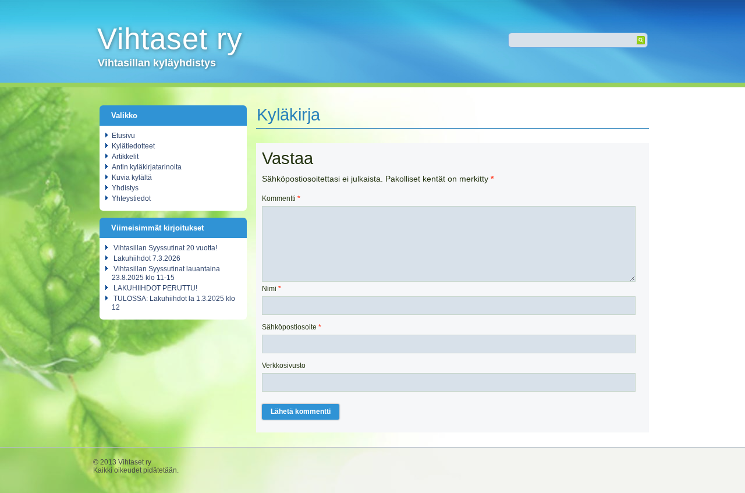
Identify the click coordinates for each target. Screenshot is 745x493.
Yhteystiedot (131, 198)
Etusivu (123, 136)
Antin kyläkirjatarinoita (147, 167)
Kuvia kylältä (132, 177)
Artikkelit (125, 156)
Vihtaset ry (170, 38)
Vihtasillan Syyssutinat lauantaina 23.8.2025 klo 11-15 (166, 273)
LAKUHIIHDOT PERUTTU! (155, 288)
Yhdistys (125, 188)
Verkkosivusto (284, 365)
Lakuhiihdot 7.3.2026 (146, 258)
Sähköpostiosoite (291, 327)
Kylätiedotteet (133, 146)
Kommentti (281, 198)
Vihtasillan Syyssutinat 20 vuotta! (165, 248)
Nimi (271, 289)
